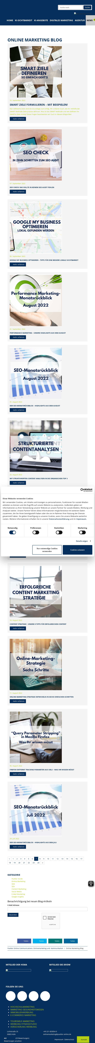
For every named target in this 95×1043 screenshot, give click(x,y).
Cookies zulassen (77, 550)
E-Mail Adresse (13, 905)
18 (10, 863)
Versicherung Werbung (23, 1026)
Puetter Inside (17, 879)
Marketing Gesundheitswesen (27, 1009)
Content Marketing (19, 889)
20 (19, 863)
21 (24, 863)
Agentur (80, 20)
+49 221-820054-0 (50, 1031)
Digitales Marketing (61, 20)
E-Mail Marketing (18, 894)
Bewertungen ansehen (13, 1041)
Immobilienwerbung (21, 1012)
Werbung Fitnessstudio (23, 1024)
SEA (13, 886)
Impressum (81, 519)
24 (38, 863)
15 (72, 859)
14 (67, 859)
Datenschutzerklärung (59, 519)
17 (81, 859)
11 (53, 859)
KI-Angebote (41, 20)
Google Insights (18, 897)
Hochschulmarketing (22, 1006)
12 (58, 859)
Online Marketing (18, 881)
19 (15, 863)
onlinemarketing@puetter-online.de (57, 1034)
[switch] (36, 532)
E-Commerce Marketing (23, 1015)
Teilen (25, 941)
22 (29, 863)
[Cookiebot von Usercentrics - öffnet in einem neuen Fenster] (82, 490)
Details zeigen (82, 541)
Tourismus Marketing (22, 1021)
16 (77, 859)
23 (34, 863)
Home (10, 20)
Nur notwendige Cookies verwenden (47, 549)
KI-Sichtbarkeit (23, 20)
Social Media (17, 891)
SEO (13, 884)
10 (48, 859)
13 (62, 859)
